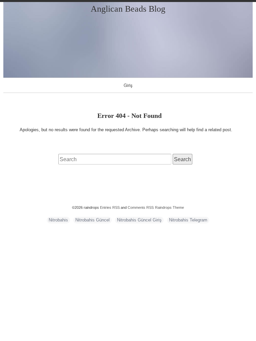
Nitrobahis (58, 219)
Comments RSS (141, 207)
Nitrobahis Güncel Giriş (139, 219)
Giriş (128, 85)
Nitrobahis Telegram (188, 219)
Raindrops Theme (169, 207)
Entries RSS (110, 207)
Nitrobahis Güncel (92, 219)
